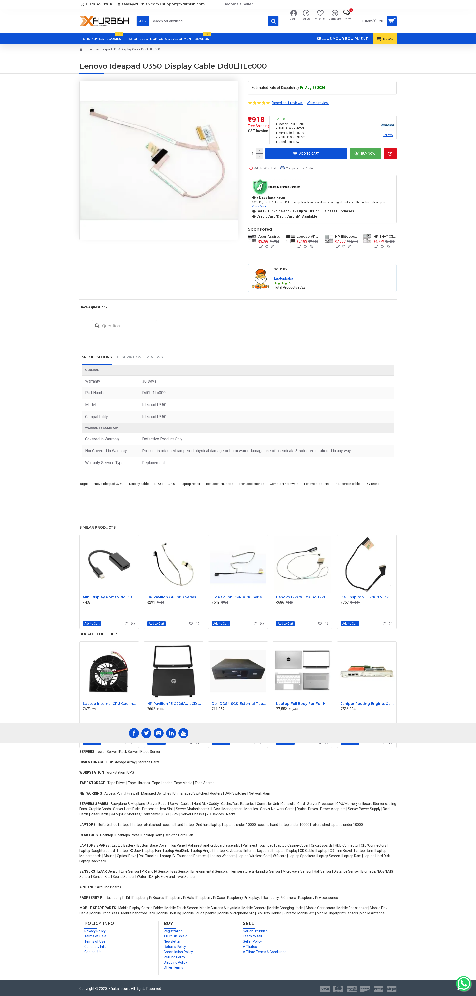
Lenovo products (316, 484)
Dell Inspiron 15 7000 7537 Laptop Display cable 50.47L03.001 (368, 597)
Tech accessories (251, 484)
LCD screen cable (347, 484)
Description (129, 357)
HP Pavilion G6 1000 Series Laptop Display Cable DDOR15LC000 (174, 597)
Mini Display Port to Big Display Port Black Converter (110, 597)
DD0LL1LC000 (164, 484)
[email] (97, 325)
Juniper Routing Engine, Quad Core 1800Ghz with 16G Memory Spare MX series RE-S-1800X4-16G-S (368, 703)
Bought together (98, 634)
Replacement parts (219, 484)
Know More (259, 206)
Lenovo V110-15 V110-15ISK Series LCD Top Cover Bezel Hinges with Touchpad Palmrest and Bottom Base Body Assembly (308, 236)
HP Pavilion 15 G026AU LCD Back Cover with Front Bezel (174, 703)
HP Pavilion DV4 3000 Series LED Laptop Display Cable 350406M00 (239, 597)
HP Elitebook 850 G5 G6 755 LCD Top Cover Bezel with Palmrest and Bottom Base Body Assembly (346, 236)
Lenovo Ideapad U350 (107, 484)
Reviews (154, 357)
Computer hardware (284, 484)
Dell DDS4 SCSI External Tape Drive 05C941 (239, 703)
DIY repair (372, 484)
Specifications (97, 357)
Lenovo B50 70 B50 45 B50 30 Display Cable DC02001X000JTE (303, 597)
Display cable (139, 484)
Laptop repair (190, 484)
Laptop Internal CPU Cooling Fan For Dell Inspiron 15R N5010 (110, 703)
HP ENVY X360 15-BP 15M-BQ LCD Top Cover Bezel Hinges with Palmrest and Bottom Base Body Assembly (385, 236)
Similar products (97, 527)
